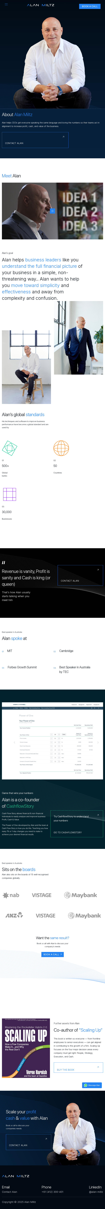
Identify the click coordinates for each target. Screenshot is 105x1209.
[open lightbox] (52, 211)
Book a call (90, 6)
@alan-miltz (96, 1191)
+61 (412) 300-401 (52, 1191)
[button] (6, 4)
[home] (40, 5)
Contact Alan (9, 1191)
